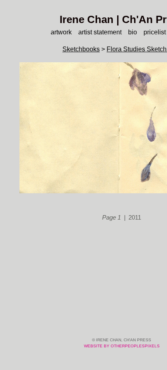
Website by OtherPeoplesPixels (122, 346)
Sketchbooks (79, 49)
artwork (56, 32)
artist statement (99, 32)
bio (134, 32)
